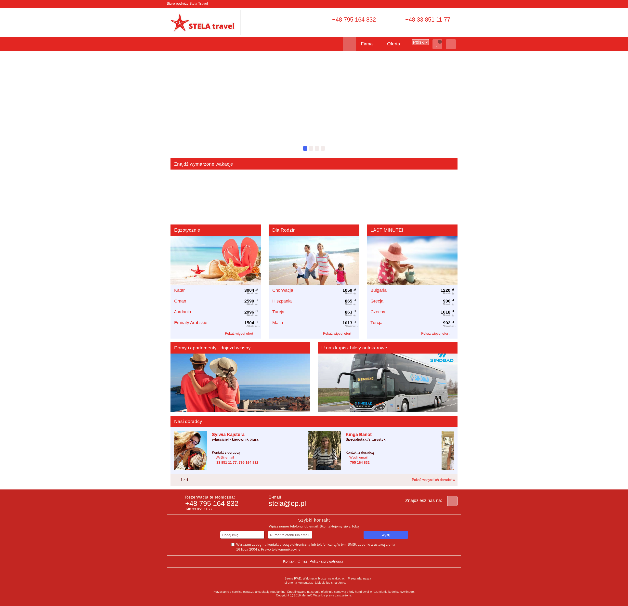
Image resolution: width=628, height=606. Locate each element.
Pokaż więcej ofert (239, 333)
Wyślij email (225, 457)
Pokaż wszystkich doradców (433, 480)
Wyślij (385, 535)
